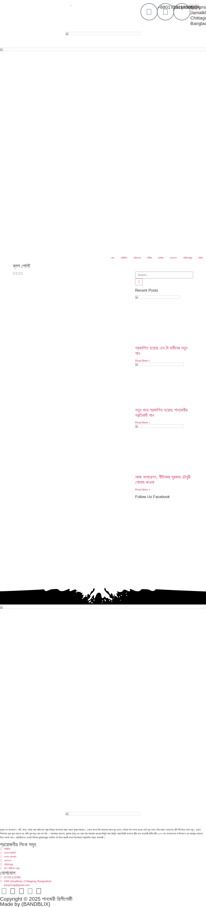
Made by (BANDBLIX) (25, 904)
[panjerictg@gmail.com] (165, 11)
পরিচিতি (124, 257)
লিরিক (149, 257)
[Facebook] (4, 891)
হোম (112, 257)
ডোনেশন (173, 257)
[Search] (139, 281)
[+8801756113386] (149, 11)
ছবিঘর (160, 257)
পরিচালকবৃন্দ (187, 257)
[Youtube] (30, 891)
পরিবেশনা (137, 257)
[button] (14, 274)
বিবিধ (201, 257)
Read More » (142, 360)
